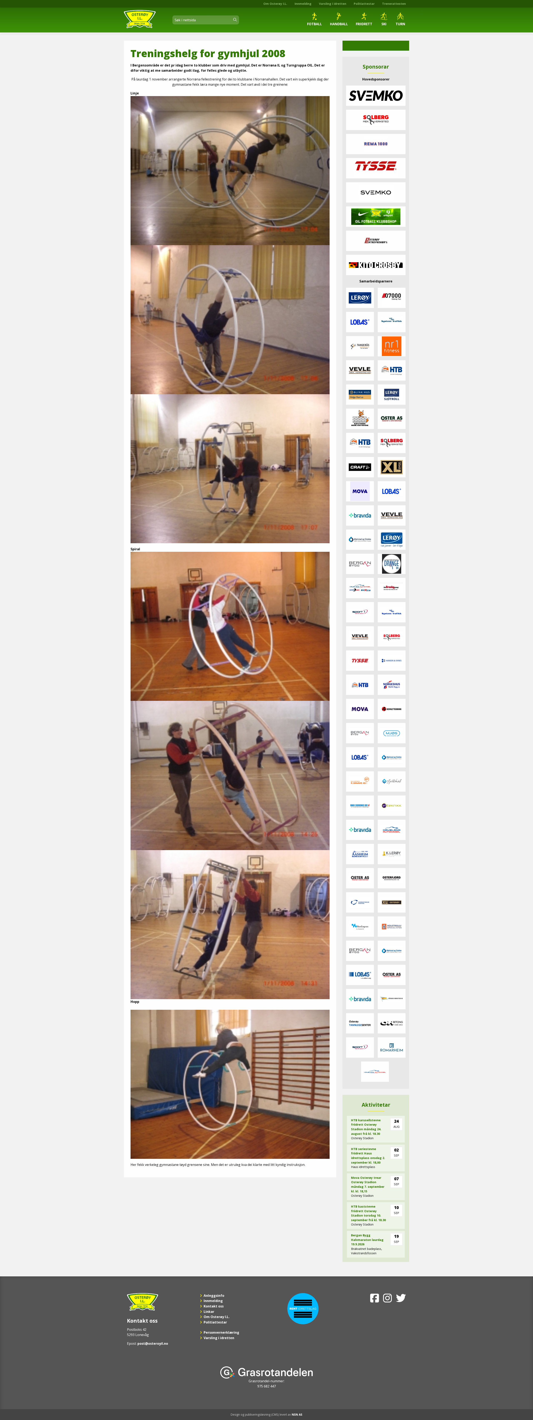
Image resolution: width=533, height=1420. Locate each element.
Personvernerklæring (221, 1332)
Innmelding (303, 4)
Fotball (314, 24)
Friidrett (364, 24)
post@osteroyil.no (152, 1343)
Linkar (209, 1311)
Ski (383, 24)
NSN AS (297, 1414)
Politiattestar (364, 4)
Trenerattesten (394, 4)
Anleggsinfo (214, 1295)
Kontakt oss (214, 1306)
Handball (339, 24)
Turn (400, 24)
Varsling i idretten (332, 4)
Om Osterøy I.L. (275, 4)
